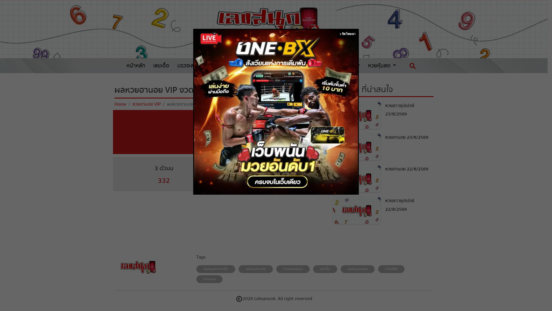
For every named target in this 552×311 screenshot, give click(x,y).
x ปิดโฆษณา (348, 33)
